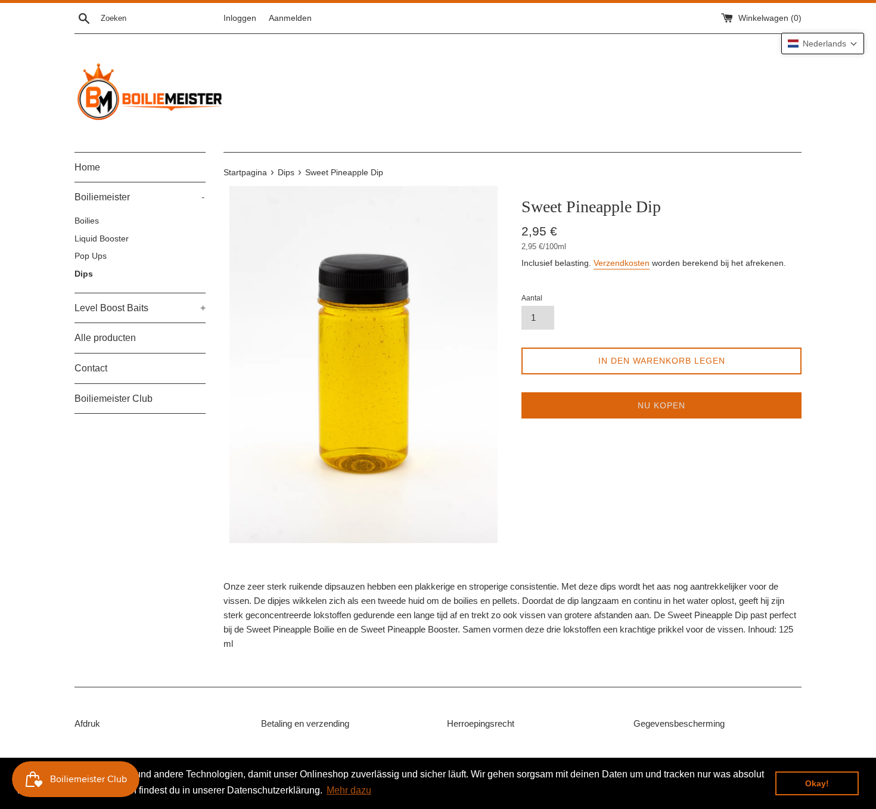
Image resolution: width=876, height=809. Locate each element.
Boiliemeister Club (113, 398)
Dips (83, 273)
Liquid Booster (101, 238)
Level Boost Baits (140, 308)
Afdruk (87, 723)
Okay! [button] (817, 783)
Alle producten (105, 338)
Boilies (86, 220)
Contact (90, 368)
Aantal (531, 298)
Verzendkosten (622, 263)
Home (87, 167)
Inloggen (239, 18)
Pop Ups (90, 256)
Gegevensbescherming (679, 723)
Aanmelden (290, 18)
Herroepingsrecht (480, 723)
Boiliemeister (139, 197)
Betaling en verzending (305, 723)
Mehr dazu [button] (349, 790)
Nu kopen (661, 405)
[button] (822, 43)
